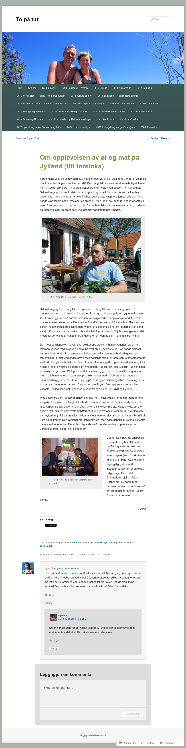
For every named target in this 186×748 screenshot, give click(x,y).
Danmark (74, 542)
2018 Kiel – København (121, 103)
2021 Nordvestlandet (141, 111)
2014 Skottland (106, 95)
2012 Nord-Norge (26, 95)
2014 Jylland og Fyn (81, 95)
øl (91, 542)
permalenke (46, 545)
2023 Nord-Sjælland (130, 119)
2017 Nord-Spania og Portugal (88, 103)
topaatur (118, 542)
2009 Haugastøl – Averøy (75, 87)
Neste (165, 138)
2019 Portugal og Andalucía (31, 111)
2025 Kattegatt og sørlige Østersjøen (115, 127)
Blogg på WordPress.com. (93, 735)
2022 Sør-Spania (105, 119)
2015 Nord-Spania (128, 95)
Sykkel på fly (49, 87)
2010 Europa (100, 87)
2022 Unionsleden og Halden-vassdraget (69, 119)
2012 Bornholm (145, 87)
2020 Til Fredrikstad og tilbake (109, 111)
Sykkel (107, 542)
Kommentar (132, 713)
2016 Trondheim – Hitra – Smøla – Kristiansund (41, 103)
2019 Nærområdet (149, 103)
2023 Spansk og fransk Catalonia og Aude (39, 127)
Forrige (153, 138)
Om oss (32, 87)
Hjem (19, 87)
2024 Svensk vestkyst (79, 127)
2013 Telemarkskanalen (52, 95)
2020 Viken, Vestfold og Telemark (69, 111)
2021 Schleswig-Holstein (30, 119)
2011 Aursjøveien (122, 87)
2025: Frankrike (149, 127)
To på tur (27, 19)
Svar (49, 602)
